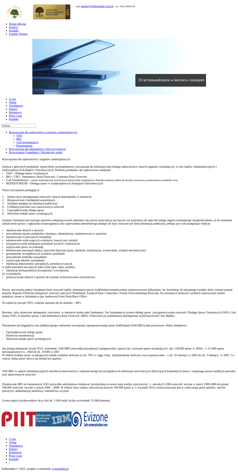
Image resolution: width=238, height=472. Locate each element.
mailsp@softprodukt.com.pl (97, 6)
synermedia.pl (60, 468)
